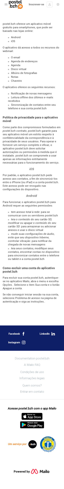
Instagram (14, 342)
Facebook (14, 333)
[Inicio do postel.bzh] (16, 4)
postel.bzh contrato (15, 130)
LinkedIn (45, 333)
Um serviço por (17, 444)
